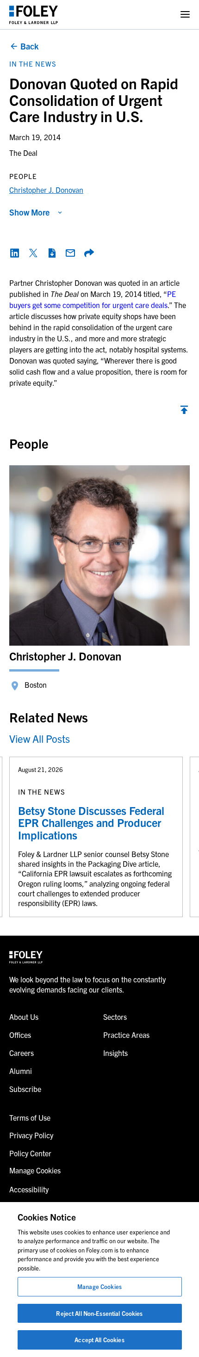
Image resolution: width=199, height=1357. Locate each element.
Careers (21, 1052)
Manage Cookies (99, 1286)
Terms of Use (29, 1117)
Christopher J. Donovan (46, 189)
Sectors (115, 1016)
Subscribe (25, 1088)
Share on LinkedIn (14, 253)
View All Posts (39, 738)
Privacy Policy (31, 1135)
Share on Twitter (33, 253)
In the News (32, 63)
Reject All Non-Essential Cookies (99, 1313)
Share (88, 253)
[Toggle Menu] (185, 14)
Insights (115, 1052)
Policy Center (30, 1153)
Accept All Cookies (99, 1340)
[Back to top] (184, 412)
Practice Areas (126, 1034)
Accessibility (29, 1189)
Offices (20, 1034)
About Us (23, 1016)
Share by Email (70, 253)
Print (51, 253)
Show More (29, 212)
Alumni (20, 1070)
